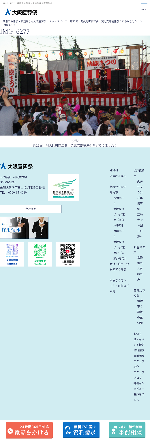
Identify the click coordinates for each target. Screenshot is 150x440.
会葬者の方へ (139, 397)
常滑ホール (118, 200)
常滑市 (114, 192)
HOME (114, 170)
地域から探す (118, 187)
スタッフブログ (139, 375)
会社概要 (30, 209)
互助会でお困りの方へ (140, 225)
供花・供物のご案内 (119, 288)
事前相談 (139, 356)
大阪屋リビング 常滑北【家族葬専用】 (120, 250)
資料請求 (139, 350)
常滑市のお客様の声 (140, 268)
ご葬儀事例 (140, 203)
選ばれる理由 (118, 176)
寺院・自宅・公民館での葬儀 (119, 266)
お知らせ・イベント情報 (139, 339)
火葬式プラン (140, 186)
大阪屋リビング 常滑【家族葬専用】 (119, 217)
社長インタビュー (139, 386)
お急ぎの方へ (118, 280)
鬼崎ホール (118, 233)
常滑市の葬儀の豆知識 (140, 312)
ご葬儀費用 (139, 173)
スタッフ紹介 (139, 364)
